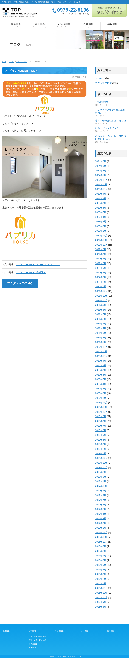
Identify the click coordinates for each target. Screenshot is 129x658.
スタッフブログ (103, 83)
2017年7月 (100, 500)
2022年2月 (100, 282)
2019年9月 (100, 416)
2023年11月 (101, 184)
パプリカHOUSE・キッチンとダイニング (38, 264)
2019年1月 (100, 453)
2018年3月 (100, 476)
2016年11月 (101, 537)
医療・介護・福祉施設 (37, 640)
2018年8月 (100, 472)
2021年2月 (100, 337)
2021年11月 (101, 295)
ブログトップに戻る (20, 283)
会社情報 (88, 25)
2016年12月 (101, 532)
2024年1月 (100, 175)
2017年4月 (100, 514)
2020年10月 (101, 356)
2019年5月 (100, 435)
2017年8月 (100, 495)
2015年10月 (101, 597)
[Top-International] (19, 14)
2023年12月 (101, 179)
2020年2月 (100, 393)
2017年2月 (100, 523)
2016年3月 (100, 574)
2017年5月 (100, 509)
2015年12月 (101, 588)
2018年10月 (101, 467)
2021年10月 (101, 300)
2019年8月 (100, 421)
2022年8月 (100, 254)
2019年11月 (101, 407)
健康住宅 (32, 647)
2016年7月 (100, 555)
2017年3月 (100, 518)
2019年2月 (100, 449)
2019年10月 (101, 411)
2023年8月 (100, 198)
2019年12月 (101, 402)
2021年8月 (100, 309)
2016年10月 (101, 541)
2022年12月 (101, 235)
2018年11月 (101, 462)
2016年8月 (100, 551)
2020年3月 (100, 388)
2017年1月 (100, 527)
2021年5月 (100, 323)
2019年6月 (100, 430)
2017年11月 (101, 486)
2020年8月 (100, 365)
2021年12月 (101, 291)
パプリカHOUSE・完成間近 (31, 272)
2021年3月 (100, 333)
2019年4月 (100, 439)
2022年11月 (101, 240)
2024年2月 (100, 170)
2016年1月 (100, 583)
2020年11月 (101, 351)
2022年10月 (101, 244)
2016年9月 (100, 546)
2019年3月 (100, 444)
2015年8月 (100, 606)
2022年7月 (100, 258)
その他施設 (33, 644)
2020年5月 (100, 379)
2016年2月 (100, 578)
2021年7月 (100, 314)
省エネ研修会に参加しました (110, 120)
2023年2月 (100, 226)
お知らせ (100, 78)
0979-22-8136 (73, 10)
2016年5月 (100, 564)
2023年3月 (100, 221)
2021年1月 (100, 342)
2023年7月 (100, 203)
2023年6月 (100, 207)
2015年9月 (100, 602)
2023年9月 (100, 193)
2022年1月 (100, 286)
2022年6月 (100, 263)
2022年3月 (100, 277)
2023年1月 (100, 230)
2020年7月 (100, 370)
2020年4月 (100, 384)
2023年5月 (100, 212)
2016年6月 (100, 560)
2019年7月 (100, 425)
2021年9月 (100, 305)
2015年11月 (101, 592)
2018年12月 (101, 458)
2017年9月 (100, 490)
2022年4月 (100, 272)
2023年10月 (101, 189)
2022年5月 (100, 268)
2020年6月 (100, 374)
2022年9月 (100, 249)
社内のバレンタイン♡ (107, 128)
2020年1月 (100, 397)
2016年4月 (100, 569)
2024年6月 (100, 161)
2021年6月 (100, 319)
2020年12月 (101, 347)
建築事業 (15, 25)
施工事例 (40, 25)
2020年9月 (100, 360)
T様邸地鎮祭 (101, 102)
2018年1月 (100, 481)
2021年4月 (100, 328)
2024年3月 (100, 165)
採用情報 (112, 25)
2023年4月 (100, 217)
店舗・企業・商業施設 (37, 636)
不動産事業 (64, 25)
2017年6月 (100, 504)
